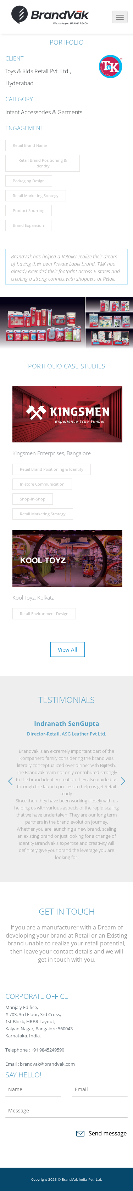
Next (121, 781)
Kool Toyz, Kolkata (33, 597)
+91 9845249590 (47, 1050)
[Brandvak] (50, 14)
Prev (12, 781)
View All (67, 649)
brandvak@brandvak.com (47, 1064)
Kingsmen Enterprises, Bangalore (51, 453)
